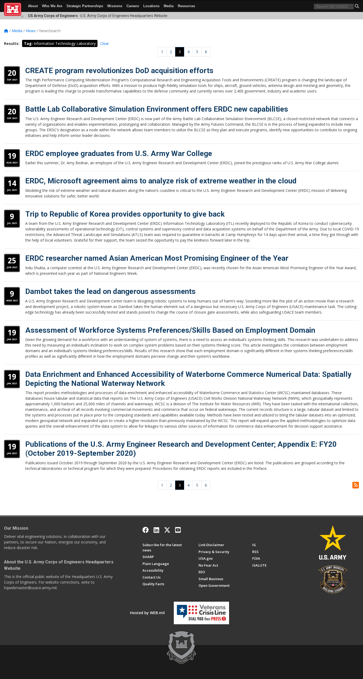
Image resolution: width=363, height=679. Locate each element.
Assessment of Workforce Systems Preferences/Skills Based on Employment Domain (170, 330)
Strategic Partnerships (84, 6)
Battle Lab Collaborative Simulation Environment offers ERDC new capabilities (156, 109)
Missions (114, 6)
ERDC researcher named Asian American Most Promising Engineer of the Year (156, 258)
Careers (132, 6)
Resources (186, 6)
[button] (357, 6)
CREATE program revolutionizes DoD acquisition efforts (119, 70)
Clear (104, 43)
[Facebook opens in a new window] (145, 530)
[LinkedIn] (156, 530)
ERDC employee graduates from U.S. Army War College (118, 153)
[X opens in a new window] (167, 530)
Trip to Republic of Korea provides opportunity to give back (125, 214)
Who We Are (52, 6)
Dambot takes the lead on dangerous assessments (110, 291)
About (33, 6)
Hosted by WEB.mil (147, 612)
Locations (151, 6)
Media (169, 6)
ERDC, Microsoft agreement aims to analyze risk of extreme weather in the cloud (161, 180)
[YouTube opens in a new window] (178, 530)
